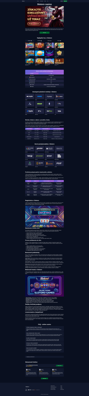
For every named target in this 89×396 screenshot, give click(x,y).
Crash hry (49, 40)
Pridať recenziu (59, 365)
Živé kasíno (39, 40)
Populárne (29, 40)
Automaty (58, 40)
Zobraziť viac (44, 378)
